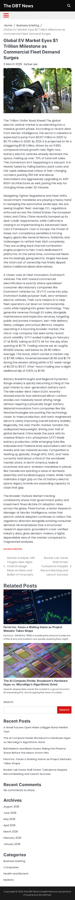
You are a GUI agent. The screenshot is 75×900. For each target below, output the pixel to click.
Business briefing (12, 549)
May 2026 (9, 819)
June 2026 (9, 813)
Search (8, 702)
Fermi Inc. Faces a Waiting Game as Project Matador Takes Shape (32, 628)
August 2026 (11, 806)
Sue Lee (32, 64)
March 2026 (10, 831)
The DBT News (18, 5)
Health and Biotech (15, 873)
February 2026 (12, 838)
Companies (11, 867)
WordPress (45, 895)
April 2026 (9, 825)
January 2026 (11, 844)
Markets (8, 880)
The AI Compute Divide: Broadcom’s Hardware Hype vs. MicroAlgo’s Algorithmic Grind (35, 682)
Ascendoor (65, 891)
